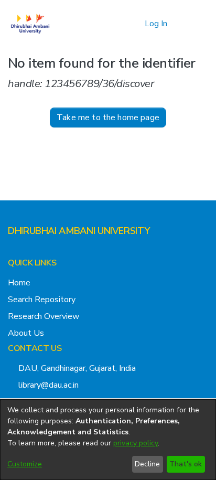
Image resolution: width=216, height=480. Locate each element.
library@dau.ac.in (48, 385)
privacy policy (135, 443)
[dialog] (108, 439)
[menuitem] (135, 23)
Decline (147, 464)
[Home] (30, 23)
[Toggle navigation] (193, 24)
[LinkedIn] (45, 252)
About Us (26, 333)
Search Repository (41, 299)
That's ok (185, 464)
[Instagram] (29, 252)
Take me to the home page (108, 117)
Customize (24, 464)
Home (19, 283)
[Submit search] (119, 23)
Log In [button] (156, 23)
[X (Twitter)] (12, 252)
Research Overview (43, 316)
